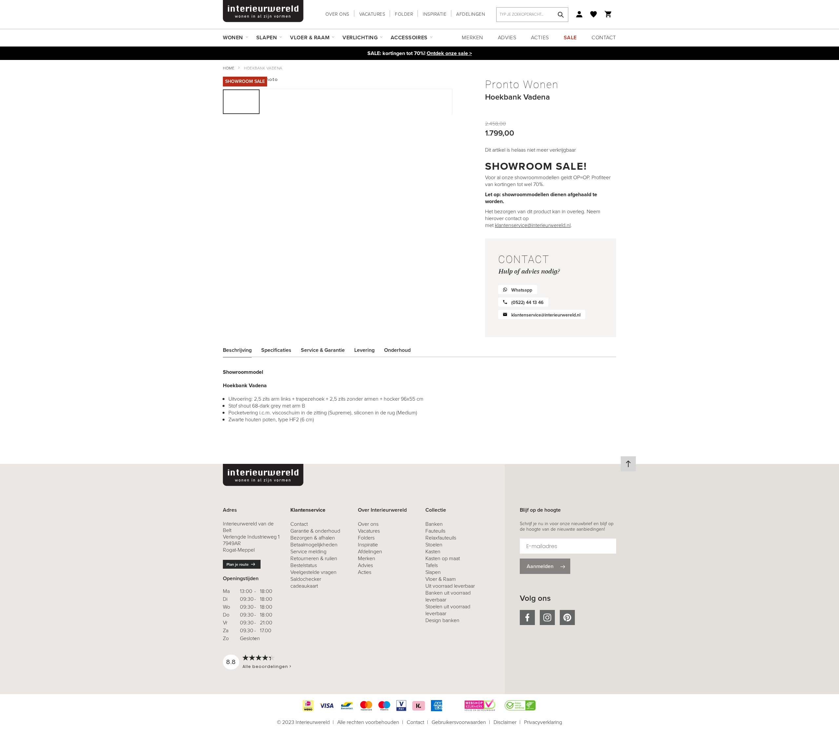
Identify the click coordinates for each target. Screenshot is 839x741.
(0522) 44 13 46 (527, 302)
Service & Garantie (323, 350)
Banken (434, 524)
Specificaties (276, 350)
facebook (527, 617)
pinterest (567, 617)
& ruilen (313, 558)
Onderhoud (397, 350)
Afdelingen (470, 14)
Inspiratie (434, 14)
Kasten (432, 551)
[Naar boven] (628, 463)
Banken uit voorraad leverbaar (448, 596)
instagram (547, 617)
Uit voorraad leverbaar (450, 586)
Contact (604, 37)
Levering (364, 350)
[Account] (579, 14)
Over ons (337, 14)
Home (228, 68)
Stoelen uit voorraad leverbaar (447, 610)
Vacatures (372, 14)
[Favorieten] (593, 14)
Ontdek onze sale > (449, 53)
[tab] (242, 350)
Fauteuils (435, 531)
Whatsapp (521, 290)
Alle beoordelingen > (267, 666)
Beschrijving (237, 350)
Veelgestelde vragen (313, 572)
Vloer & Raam (440, 579)
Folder (404, 14)
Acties (540, 37)
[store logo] (263, 11)
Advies (507, 37)
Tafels (431, 565)
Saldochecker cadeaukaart (305, 582)
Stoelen (433, 544)
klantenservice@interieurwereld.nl (533, 225)
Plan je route (237, 564)
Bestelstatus (303, 565)
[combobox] (532, 14)
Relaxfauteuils (440, 538)
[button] (278, 102)
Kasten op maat (442, 558)
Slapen (433, 572)
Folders (366, 538)
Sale (570, 37)
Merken (472, 37)
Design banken (442, 620)
